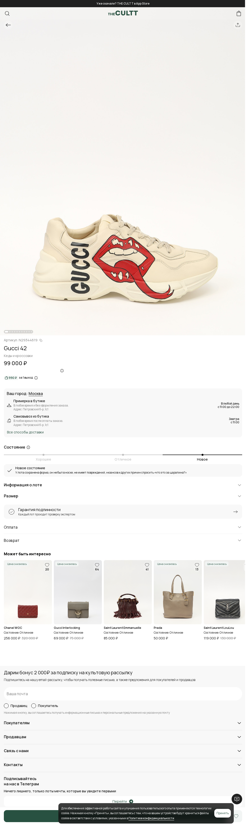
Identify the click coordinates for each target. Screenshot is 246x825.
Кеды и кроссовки (18, 355)
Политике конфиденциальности (151, 818)
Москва (36, 393)
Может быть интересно (27, 554)
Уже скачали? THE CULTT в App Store (123, 3)
